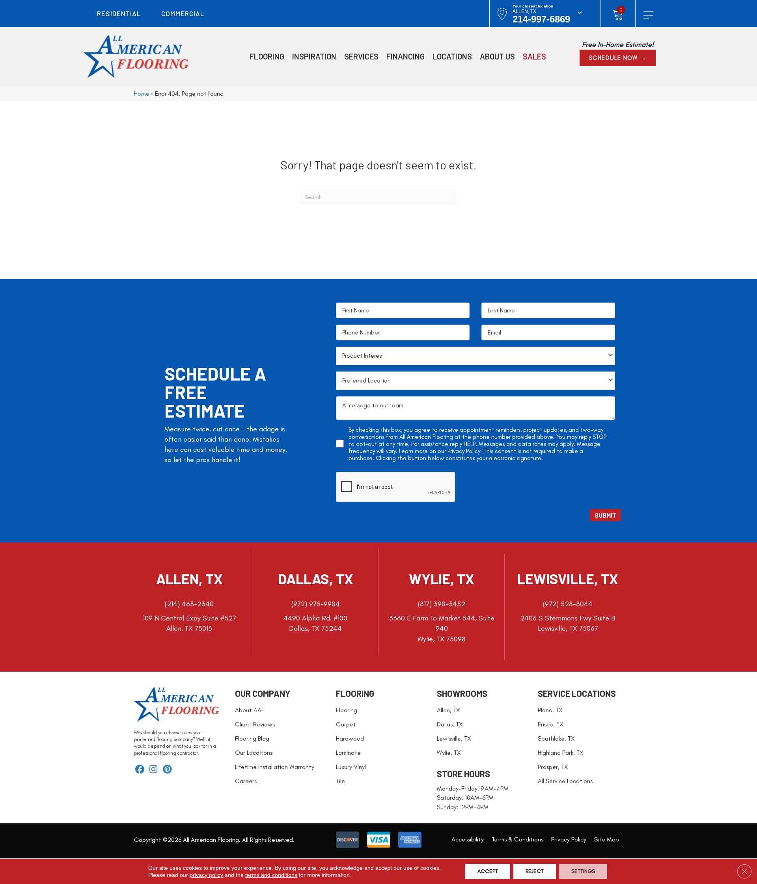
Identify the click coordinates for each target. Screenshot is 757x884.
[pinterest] (167, 770)
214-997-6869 (541, 19)
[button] (618, 58)
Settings (583, 871)
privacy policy (206, 875)
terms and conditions (271, 875)
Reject (535, 871)
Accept (487, 871)
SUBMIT (605, 515)
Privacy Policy (463, 451)
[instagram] (153, 770)
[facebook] (139, 770)
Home (141, 93)
